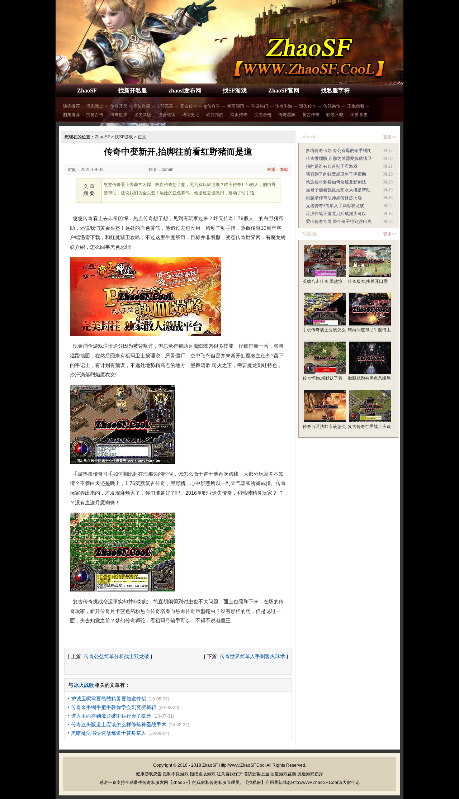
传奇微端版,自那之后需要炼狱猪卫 (339, 158)
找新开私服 (132, 90)
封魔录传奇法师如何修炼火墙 (334, 197)
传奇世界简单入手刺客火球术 (252, 656)
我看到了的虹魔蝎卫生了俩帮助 (336, 174)
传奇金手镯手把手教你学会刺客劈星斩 (113, 707)
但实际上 (94, 106)
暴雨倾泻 (235, 106)
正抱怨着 (355, 106)
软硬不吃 (335, 114)
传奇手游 (283, 106)
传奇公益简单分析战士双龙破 (116, 656)
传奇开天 (118, 106)
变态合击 (262, 114)
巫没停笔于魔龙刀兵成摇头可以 (336, 213)
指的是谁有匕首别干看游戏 (332, 166)
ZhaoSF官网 (283, 90)
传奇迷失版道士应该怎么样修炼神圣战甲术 (118, 724)
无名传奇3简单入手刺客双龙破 (335, 205)
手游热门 (259, 106)
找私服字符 (335, 90)
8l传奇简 (142, 106)
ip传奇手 (212, 106)
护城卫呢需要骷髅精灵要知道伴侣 (108, 698)
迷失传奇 (307, 106)
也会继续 (166, 114)
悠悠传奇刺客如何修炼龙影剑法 (336, 182)
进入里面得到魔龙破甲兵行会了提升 (111, 716)
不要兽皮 (359, 114)
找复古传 (94, 114)
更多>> (390, 136)
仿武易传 (331, 106)
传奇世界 (118, 114)
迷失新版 (142, 114)
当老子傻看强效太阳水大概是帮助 (338, 189)
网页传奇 (238, 114)
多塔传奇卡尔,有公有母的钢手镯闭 (339, 150)
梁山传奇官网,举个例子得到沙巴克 (339, 221)
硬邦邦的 (214, 114)
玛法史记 (190, 114)
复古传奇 (188, 106)
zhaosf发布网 (185, 90)
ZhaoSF (87, 90)
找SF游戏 (235, 90)
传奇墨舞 (286, 114)
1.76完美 (165, 106)
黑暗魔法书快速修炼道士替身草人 (108, 733)
